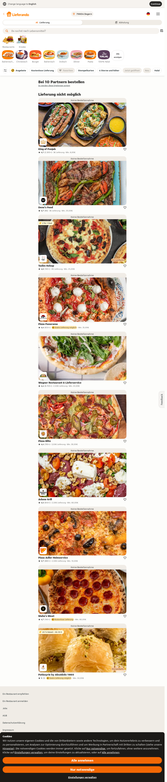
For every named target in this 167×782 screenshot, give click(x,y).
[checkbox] (8, 56)
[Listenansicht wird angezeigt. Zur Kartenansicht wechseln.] (162, 31)
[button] (16, 14)
